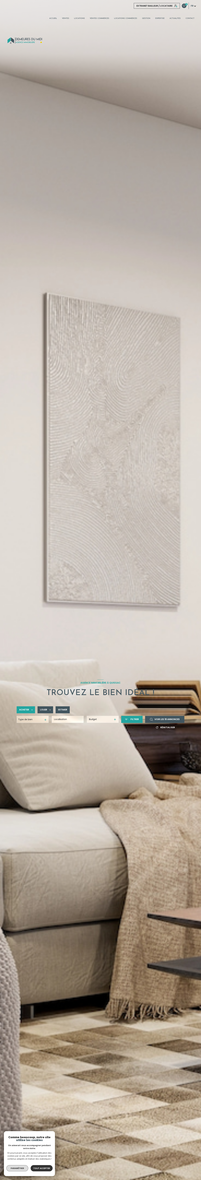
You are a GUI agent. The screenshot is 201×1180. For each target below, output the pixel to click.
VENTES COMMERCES (99, 18)
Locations (79, 18)
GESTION (146, 18)
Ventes (65, 18)
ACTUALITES (175, 18)
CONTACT (190, 18)
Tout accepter (41, 1168)
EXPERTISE (160, 18)
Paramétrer (17, 1168)
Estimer (62, 709)
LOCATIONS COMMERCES (125, 18)
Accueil (53, 18)
